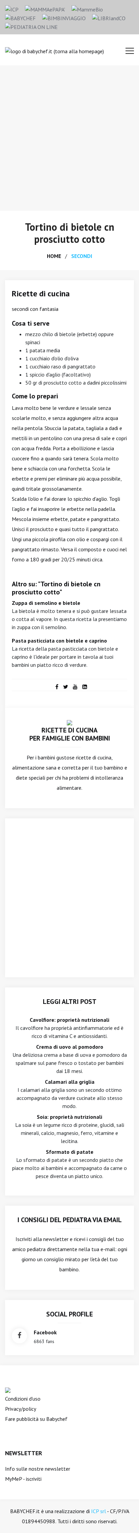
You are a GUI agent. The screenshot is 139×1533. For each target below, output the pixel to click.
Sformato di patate (69, 1151)
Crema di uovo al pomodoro (69, 1046)
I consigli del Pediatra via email (70, 1219)
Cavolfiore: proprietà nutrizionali (69, 1019)
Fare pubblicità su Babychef (36, 1418)
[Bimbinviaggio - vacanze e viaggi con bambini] (64, 17)
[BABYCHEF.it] (69, 722)
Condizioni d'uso (22, 1398)
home (54, 256)
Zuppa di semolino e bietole (46, 602)
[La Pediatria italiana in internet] (31, 26)
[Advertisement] (69, 138)
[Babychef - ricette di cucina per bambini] (20, 17)
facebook (45, 1332)
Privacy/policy (20, 1408)
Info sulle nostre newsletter (37, 1468)
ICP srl (98, 1511)
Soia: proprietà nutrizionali (69, 1116)
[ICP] (12, 8)
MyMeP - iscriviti (23, 1478)
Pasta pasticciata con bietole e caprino (59, 640)
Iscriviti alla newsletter (42, 1239)
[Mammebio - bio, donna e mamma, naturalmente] (87, 8)
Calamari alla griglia (69, 1081)
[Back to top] (123, 1517)
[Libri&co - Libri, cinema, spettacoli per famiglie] (109, 17)
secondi (81, 256)
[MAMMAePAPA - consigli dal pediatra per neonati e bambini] (45, 8)
